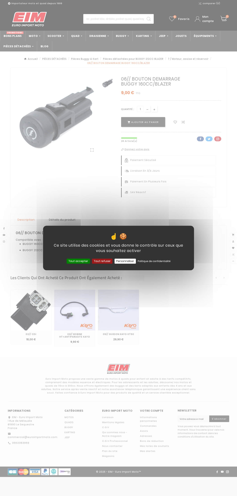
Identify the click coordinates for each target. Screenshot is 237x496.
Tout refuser (102, 261)
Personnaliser (125, 261)
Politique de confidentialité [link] (154, 261)
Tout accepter (78, 261)
